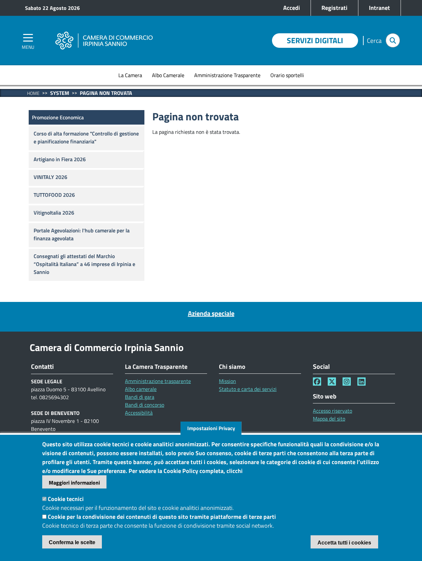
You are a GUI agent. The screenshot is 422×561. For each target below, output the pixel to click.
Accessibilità (139, 413)
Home (33, 93)
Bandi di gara (139, 397)
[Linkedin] (361, 381)
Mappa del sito (329, 419)
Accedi (291, 7)
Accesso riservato (332, 411)
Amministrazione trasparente (158, 381)
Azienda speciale (211, 313)
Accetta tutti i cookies (344, 543)
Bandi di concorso (144, 405)
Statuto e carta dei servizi (248, 389)
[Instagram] (347, 381)
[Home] (103, 31)
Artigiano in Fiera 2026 (60, 159)
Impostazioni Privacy (211, 428)
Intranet (379, 7)
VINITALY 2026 (50, 177)
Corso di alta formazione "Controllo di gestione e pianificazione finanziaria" (86, 137)
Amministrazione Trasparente (227, 75)
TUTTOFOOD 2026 (54, 195)
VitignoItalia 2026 (54, 213)
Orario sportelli (287, 75)
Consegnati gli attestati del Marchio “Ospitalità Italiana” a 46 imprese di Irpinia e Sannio (84, 264)
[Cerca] (393, 40)
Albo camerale (141, 389)
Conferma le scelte (72, 542)
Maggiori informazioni (74, 483)
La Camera (130, 75)
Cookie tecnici (66, 498)
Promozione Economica (58, 117)
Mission (227, 381)
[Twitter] (332, 381)
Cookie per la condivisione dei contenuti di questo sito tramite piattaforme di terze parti (162, 516)
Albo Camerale (168, 75)
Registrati (334, 7)
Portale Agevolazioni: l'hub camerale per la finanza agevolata (82, 234)
